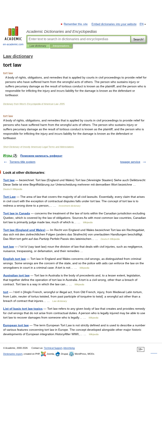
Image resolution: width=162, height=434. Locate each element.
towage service (130, 161)
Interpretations (61, 45)
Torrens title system (22, 161)
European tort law (16, 325)
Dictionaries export (12, 354)
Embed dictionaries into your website (114, 24)
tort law (8, 246)
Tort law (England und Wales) (24, 230)
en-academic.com (13, 44)
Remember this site (76, 24)
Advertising (69, 348)
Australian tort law (16, 275)
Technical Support (53, 348)
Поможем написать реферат (41, 155)
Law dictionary (38, 45)
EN (141, 24)
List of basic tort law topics (23, 308)
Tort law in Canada (16, 213)
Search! (138, 39)
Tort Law (9, 196)
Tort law (9, 180)
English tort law (14, 258)
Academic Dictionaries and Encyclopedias (61, 31)
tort (5, 292)
